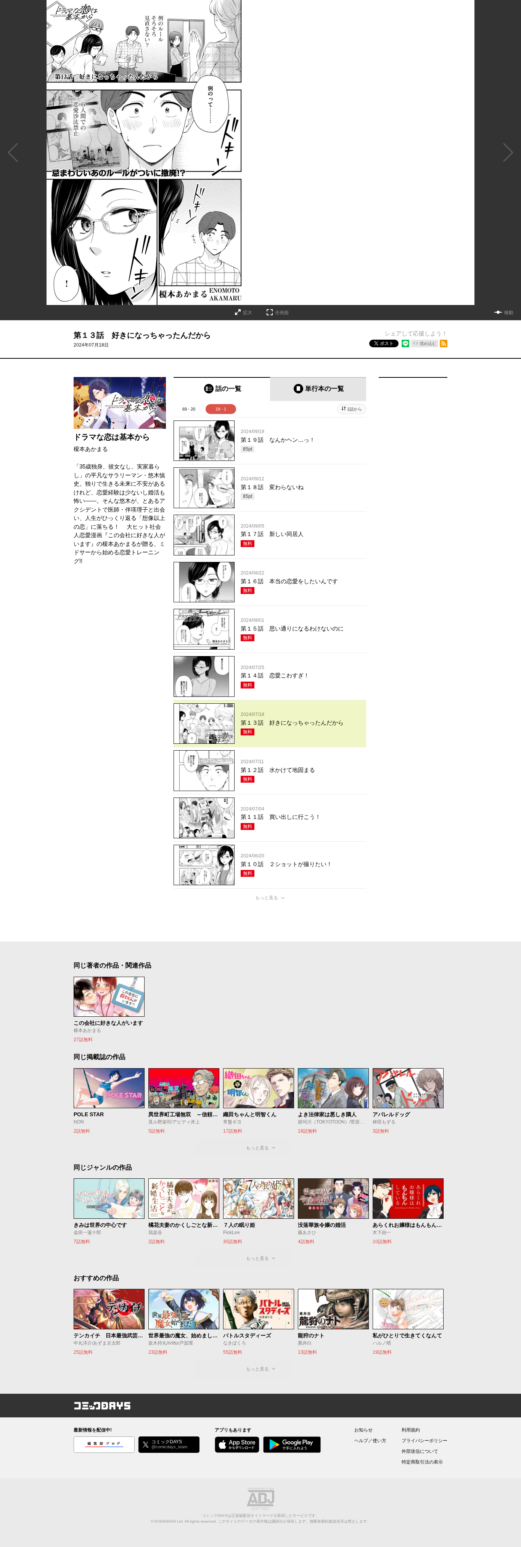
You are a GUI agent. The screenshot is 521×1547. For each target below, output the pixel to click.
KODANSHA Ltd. (169, 1521)
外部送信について (420, 1451)
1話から (354, 409)
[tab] (222, 389)
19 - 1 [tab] (220, 409)
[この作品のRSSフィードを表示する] (443, 343)
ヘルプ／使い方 (370, 1440)
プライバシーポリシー (424, 1440)
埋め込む (428, 343)
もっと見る (266, 897)
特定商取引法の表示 (422, 1462)
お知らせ (363, 1430)
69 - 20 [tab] (188, 409)
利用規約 (411, 1430)
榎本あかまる (91, 449)
